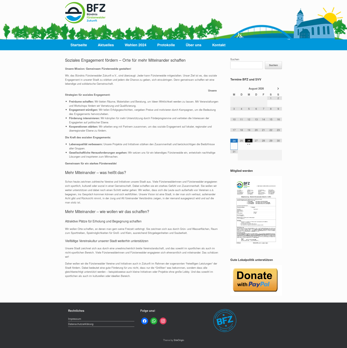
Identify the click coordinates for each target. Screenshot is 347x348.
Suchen (234, 59)
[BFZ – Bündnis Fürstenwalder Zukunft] (85, 12)
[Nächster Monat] (278, 88)
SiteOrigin (179, 340)
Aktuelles (106, 44)
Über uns (193, 44)
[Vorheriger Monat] (234, 88)
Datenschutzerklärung (80, 324)
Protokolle (166, 44)
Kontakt (219, 44)
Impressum (74, 319)
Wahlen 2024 (135, 44)
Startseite (78, 44)
